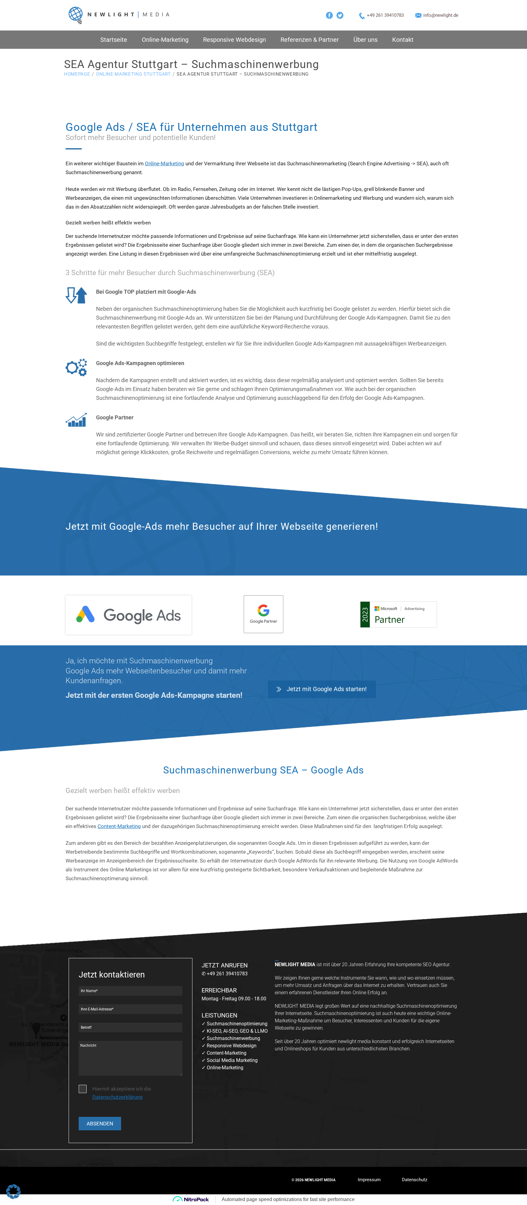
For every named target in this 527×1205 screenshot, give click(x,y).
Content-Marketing (119, 826)
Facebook (329, 15)
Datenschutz (414, 1179)
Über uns (365, 39)
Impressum (369, 1179)
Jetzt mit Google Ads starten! (327, 689)
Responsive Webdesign (234, 39)
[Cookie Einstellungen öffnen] (13, 1197)
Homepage (77, 74)
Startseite (113, 39)
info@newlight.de (440, 15)
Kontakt (403, 39)
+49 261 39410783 (385, 15)
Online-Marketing (165, 39)
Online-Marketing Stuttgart (133, 74)
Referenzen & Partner (310, 39)
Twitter (340, 15)
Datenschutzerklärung (117, 1097)
